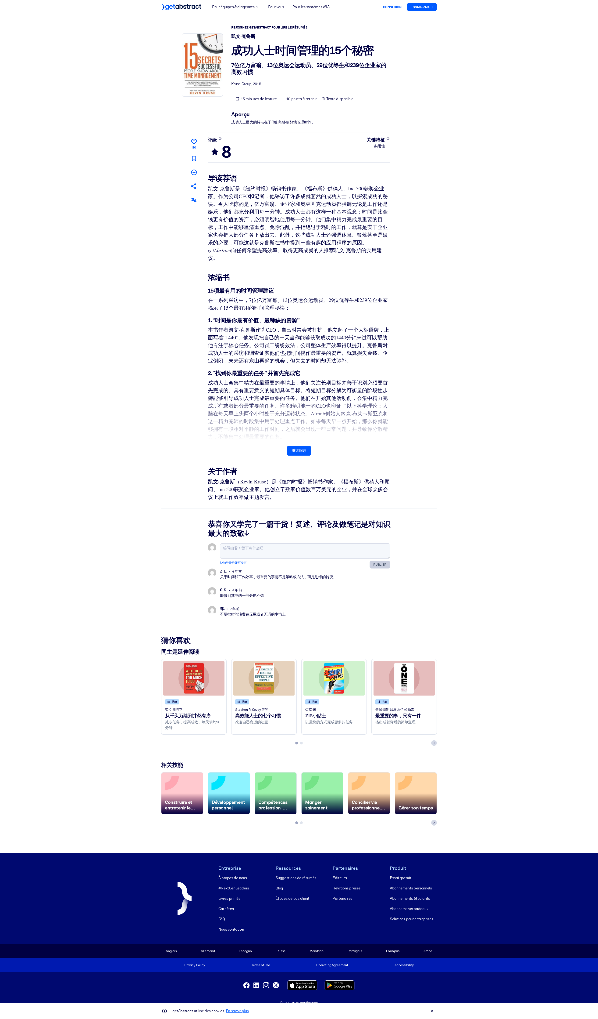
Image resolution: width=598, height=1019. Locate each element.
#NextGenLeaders (233, 888)
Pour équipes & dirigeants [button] (233, 7)
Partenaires (342, 898)
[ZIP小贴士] (334, 678)
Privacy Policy (194, 965)
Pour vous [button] (276, 7)
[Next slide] (434, 743)
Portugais (355, 951)
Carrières (226, 909)
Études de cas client (293, 898)
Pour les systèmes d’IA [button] (310, 7)
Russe (281, 951)
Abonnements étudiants (410, 898)
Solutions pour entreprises (411, 919)
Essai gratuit (400, 878)
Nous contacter (231, 929)
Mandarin (317, 951)
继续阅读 (299, 450)
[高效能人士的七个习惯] (264, 678)
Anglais (171, 951)
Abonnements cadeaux (409, 909)
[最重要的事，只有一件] (404, 678)
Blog (279, 888)
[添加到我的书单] (194, 172)
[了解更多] (220, 138)
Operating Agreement (332, 965)
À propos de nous (232, 878)
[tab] (296, 743)
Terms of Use (260, 965)
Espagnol (246, 951)
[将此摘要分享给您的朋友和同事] (194, 186)
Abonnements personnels (411, 888)
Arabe (428, 951)
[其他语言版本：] (194, 200)
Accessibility (404, 965)
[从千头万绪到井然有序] (193, 678)
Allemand (208, 951)
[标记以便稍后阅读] (194, 158)
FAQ (221, 919)
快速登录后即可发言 (233, 563)
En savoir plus (237, 1011)
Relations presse (346, 888)
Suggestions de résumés (296, 878)
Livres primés (229, 898)
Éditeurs (340, 878)
